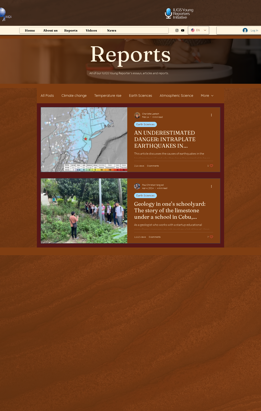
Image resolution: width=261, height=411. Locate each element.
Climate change (74, 96)
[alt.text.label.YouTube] (183, 30)
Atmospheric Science (176, 96)
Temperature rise (107, 96)
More (205, 96)
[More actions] (212, 115)
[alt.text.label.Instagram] (177, 30)
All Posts (47, 96)
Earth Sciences (140, 96)
